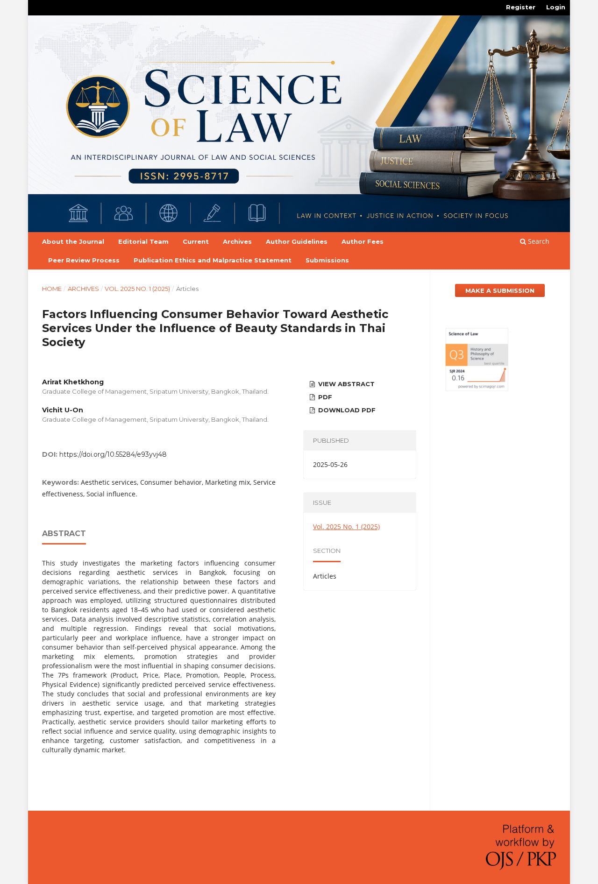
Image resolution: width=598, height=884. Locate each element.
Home (52, 288)
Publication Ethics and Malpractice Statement (213, 260)
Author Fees (363, 241)
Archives (237, 241)
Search (537, 241)
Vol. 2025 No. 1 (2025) (137, 288)
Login (555, 7)
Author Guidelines (296, 241)
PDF (324, 397)
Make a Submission (499, 290)
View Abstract (345, 384)
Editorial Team (143, 241)
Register (520, 7)
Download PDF (346, 410)
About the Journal (73, 241)
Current (196, 241)
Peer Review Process (84, 260)
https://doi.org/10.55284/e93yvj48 (113, 454)
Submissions (327, 260)
